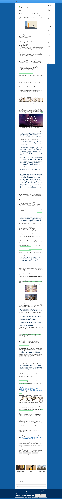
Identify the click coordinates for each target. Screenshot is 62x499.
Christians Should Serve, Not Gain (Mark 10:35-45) (41, 471)
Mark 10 (25, 454)
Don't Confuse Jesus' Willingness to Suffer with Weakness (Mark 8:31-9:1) (30, 471)
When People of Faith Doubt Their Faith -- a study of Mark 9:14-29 (20, 471)
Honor (31, 454)
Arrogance (29, 454)
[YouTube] (33, 495)
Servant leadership (21, 454)
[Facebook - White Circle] (29, 495)
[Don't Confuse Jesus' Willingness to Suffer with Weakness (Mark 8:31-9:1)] (31, 467)
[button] (18, 495)
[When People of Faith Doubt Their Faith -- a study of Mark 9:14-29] (20, 467)
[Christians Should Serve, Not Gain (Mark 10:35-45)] (41, 467)
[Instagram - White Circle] (32, 495)
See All (45, 463)
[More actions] (42, 6)
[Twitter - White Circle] (30, 495)
